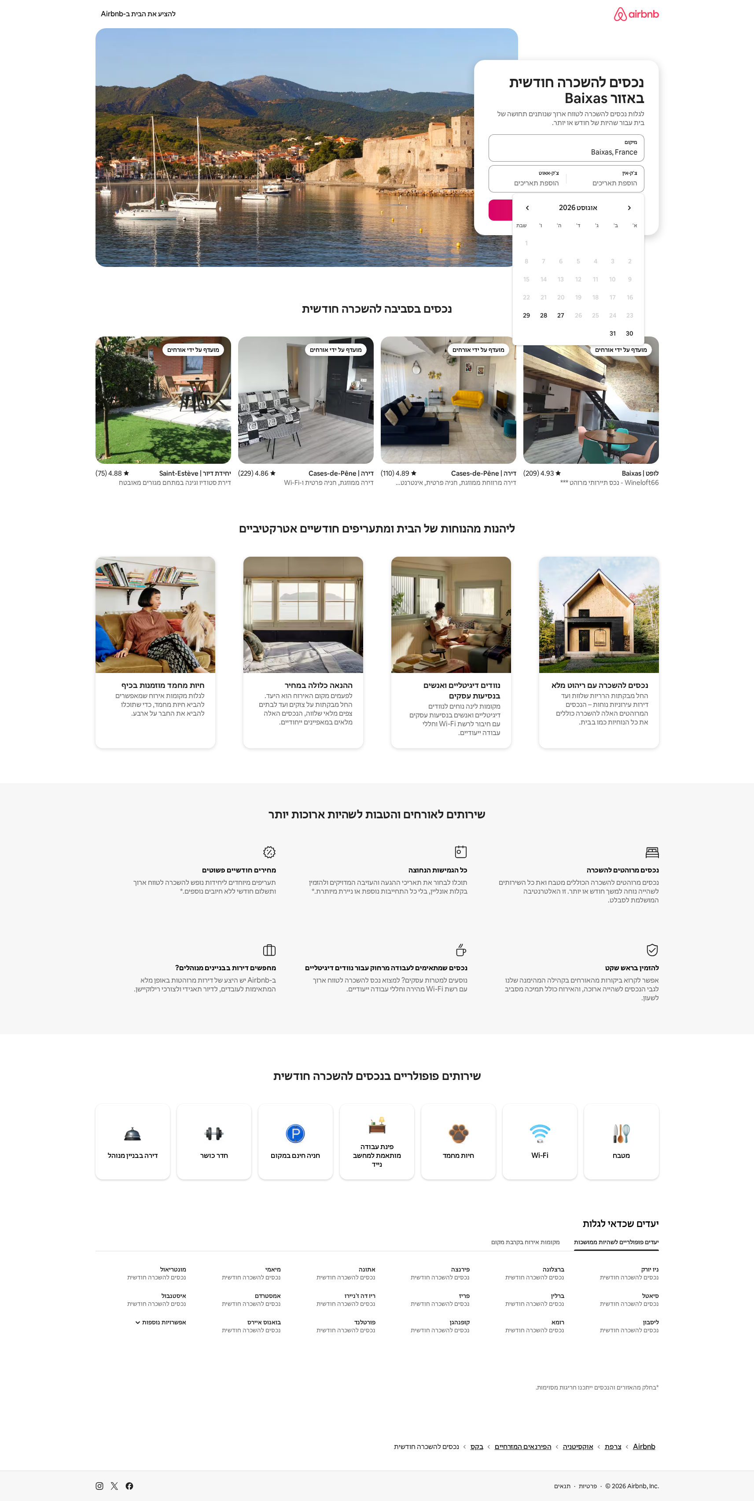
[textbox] (605, 182)
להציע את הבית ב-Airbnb (138, 13)
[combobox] (566, 152)
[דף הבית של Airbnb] (636, 14)
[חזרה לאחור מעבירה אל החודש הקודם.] (629, 208)
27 (560, 315)
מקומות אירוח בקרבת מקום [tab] (525, 1242)
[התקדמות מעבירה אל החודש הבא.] (527, 208)
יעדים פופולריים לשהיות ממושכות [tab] (616, 1242)
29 (526, 315)
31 (613, 333)
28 (543, 315)
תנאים (562, 1486)
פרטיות (588, 1486)
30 (629, 333)
